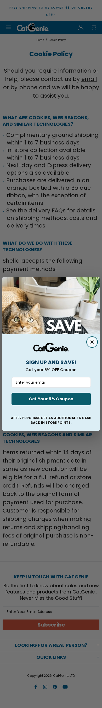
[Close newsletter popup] (92, 342)
